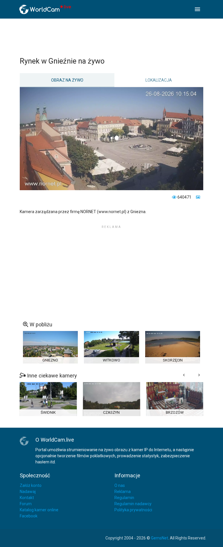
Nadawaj (28, 491)
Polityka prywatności (133, 510)
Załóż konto (31, 485)
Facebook (28, 516)
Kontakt (27, 497)
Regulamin (124, 497)
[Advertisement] (111, 37)
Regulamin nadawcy (133, 503)
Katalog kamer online (39, 510)
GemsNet (159, 538)
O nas (119, 485)
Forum (26, 503)
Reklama (122, 491)
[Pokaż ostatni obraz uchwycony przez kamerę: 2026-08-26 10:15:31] (197, 197)
